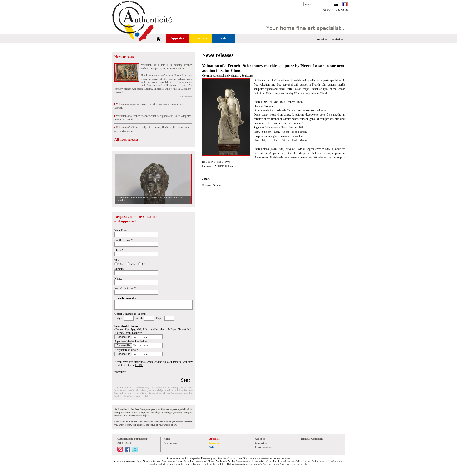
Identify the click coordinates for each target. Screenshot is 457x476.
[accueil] (158, 38)
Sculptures (247, 75)
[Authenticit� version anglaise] (345, 5)
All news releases (126, 139)
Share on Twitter (211, 185)
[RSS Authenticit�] (120, 451)
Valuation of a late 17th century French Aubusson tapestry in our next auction (166, 66)
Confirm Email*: (123, 240)
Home (167, 438)
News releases (124, 57)
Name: (118, 278)
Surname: (119, 268)
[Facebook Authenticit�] (127, 451)
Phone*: (119, 250)
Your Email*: (121, 230)
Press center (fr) (264, 447)
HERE (139, 365)
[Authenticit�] (147, 32)
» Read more (186, 96)
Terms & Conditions (312, 438)
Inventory (201, 38)
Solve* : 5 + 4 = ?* (125, 288)
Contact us (337, 38)
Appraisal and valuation (226, 75)
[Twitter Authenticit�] (135, 451)
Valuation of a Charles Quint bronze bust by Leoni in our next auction (151, 198)
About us (322, 38)
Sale (223, 38)
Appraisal (178, 38)
